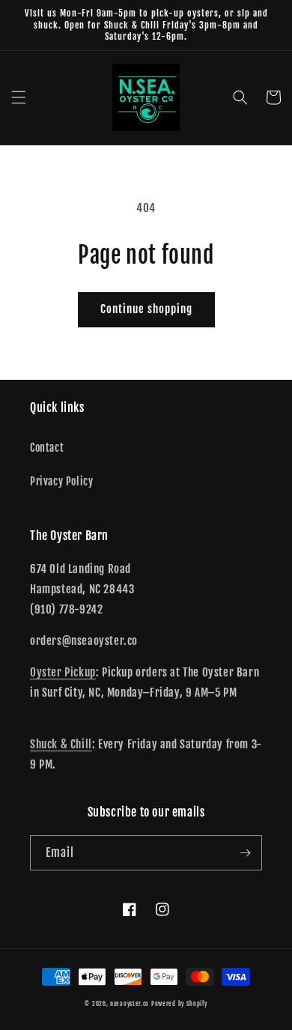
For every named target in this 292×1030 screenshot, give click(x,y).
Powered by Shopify (179, 1004)
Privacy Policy (61, 481)
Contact (47, 447)
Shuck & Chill (61, 744)
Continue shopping (146, 309)
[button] (18, 97)
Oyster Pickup (63, 672)
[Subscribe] (244, 852)
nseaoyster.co (129, 1004)
